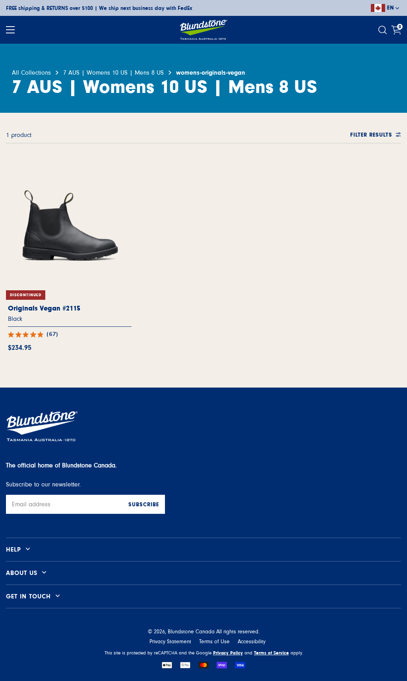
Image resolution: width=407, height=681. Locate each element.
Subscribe (143, 504)
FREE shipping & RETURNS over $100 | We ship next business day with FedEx (99, 8)
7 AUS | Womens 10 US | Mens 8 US (113, 72)
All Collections (31, 72)
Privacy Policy (228, 652)
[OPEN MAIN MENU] (10, 29)
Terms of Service (271, 652)
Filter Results (371, 135)
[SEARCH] (383, 30)
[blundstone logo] (203, 30)
